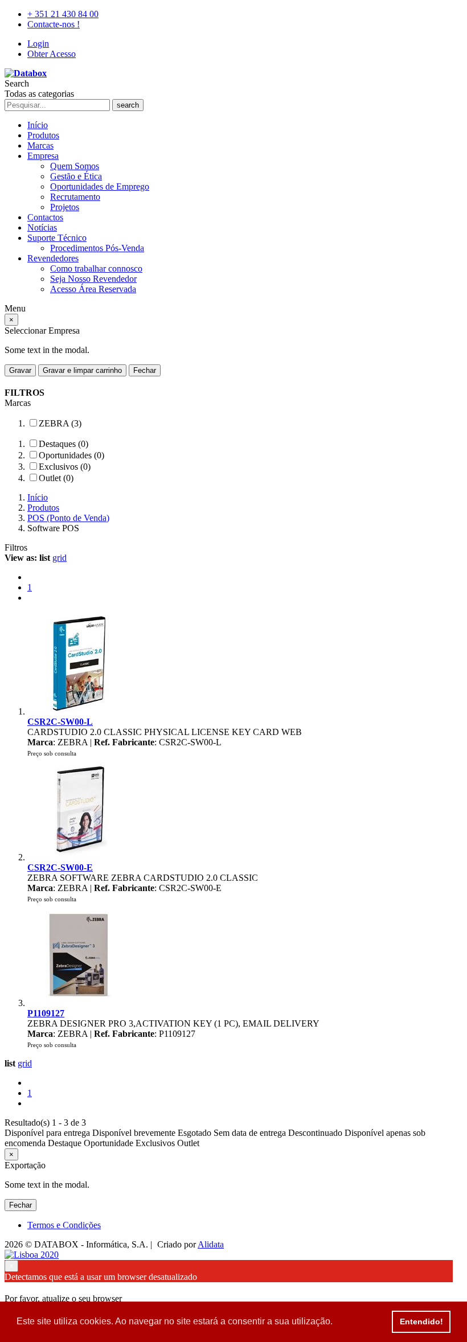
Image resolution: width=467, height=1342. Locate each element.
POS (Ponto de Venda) (68, 518)
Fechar (144, 370)
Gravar (20, 370)
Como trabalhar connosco (96, 268)
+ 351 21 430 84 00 (63, 14)
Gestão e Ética (76, 176)
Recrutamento (75, 197)
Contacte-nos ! (53, 24)
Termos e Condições (64, 1225)
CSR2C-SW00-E (60, 867)
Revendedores (53, 258)
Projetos (64, 207)
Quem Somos (74, 166)
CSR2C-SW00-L (60, 722)
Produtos (43, 135)
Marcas (40, 145)
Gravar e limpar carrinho (82, 370)
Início (37, 125)
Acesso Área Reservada (93, 289)
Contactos (45, 217)
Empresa (43, 156)
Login (38, 43)
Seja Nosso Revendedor (93, 279)
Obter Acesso (51, 54)
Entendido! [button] (421, 1321)
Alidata (211, 1244)
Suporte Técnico (57, 238)
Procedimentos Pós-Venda (97, 248)
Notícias (42, 227)
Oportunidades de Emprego (99, 186)
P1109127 (45, 1013)
